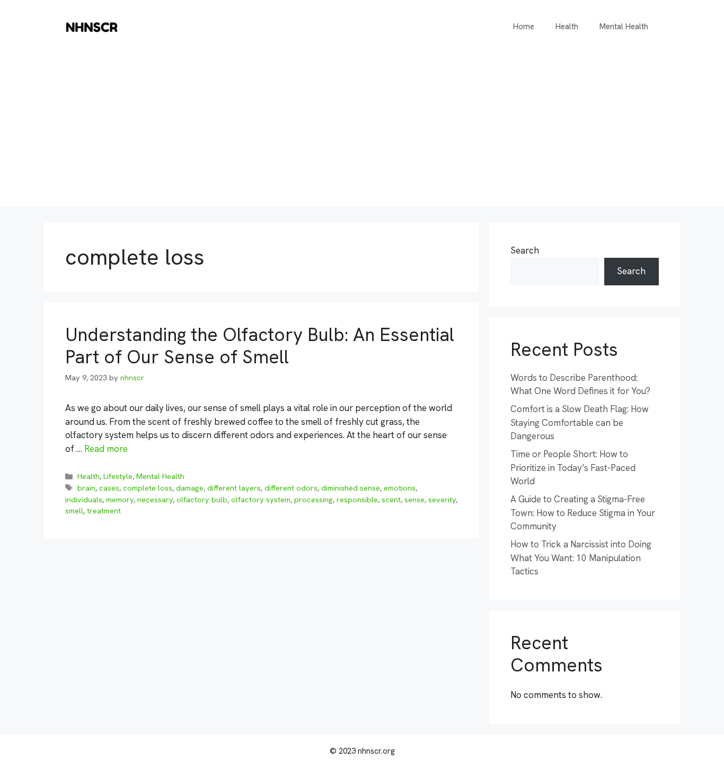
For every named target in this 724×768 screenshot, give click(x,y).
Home (523, 26)
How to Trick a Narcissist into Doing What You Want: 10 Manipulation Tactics (580, 557)
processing (313, 499)
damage (190, 488)
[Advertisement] (362, 132)
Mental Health (623, 26)
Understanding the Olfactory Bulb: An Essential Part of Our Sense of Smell (259, 345)
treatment (104, 511)
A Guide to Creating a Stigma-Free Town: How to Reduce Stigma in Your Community (582, 512)
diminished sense (350, 488)
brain (86, 488)
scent (391, 499)
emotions (400, 488)
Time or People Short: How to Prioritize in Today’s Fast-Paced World (572, 467)
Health (566, 26)
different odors (290, 488)
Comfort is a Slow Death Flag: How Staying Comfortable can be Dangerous (579, 422)
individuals (83, 499)
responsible (357, 499)
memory (120, 499)
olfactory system (260, 499)
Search (524, 250)
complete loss (147, 488)
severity (442, 499)
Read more (106, 449)
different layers (234, 488)
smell (74, 511)
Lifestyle (118, 476)
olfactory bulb (201, 499)
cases (109, 488)
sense (414, 499)
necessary (155, 499)
